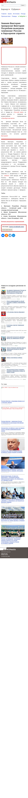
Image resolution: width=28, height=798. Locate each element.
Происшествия (5, 16)
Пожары (14, 16)
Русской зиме (18, 112)
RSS (9, 556)
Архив (10, 13)
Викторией (4, 136)
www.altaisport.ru (7, 45)
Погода (23, 13)
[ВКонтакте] (3, 235)
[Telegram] (10, 235)
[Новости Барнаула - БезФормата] (8, 1)
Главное (3, 13)
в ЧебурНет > (22, 16)
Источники (16, 13)
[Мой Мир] (13, 235)
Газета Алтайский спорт (16, 226)
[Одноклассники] (6, 235)
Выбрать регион (4, 554)
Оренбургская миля (8, 118)
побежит (6, 175)
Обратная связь (4, 553)
